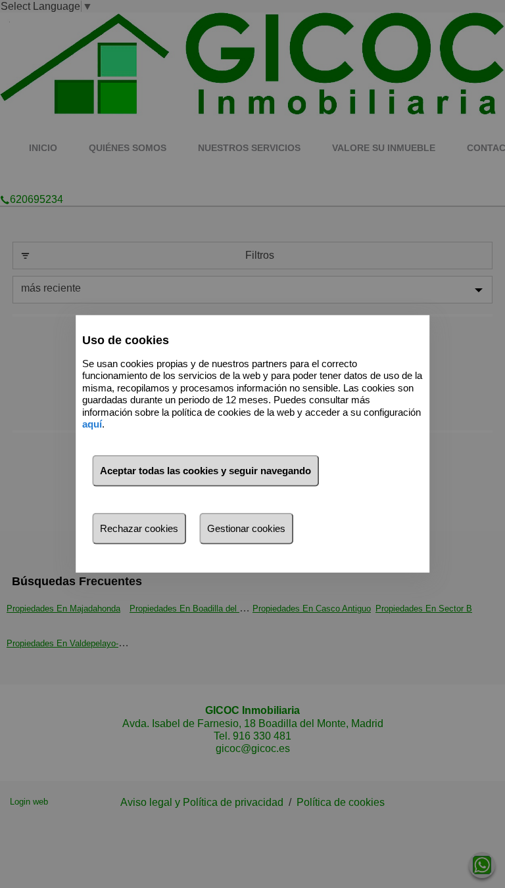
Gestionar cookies (246, 528)
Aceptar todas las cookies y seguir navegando (205, 470)
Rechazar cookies (139, 528)
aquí (92, 424)
